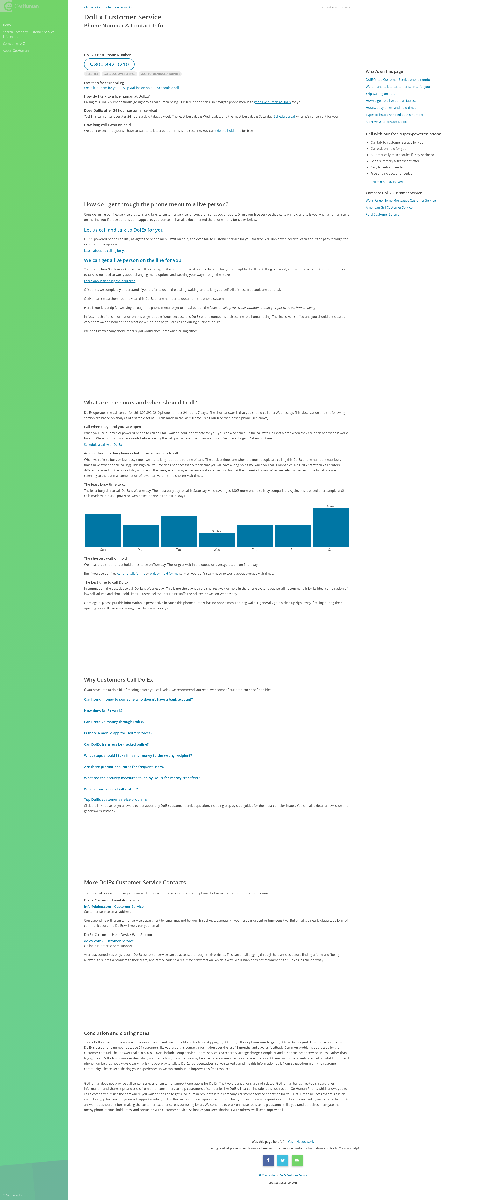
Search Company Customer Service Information (28, 34)
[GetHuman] (19, 6)
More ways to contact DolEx (386, 122)
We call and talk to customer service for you (398, 87)
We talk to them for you (101, 88)
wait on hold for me (164, 573)
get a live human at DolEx (272, 102)
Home (7, 25)
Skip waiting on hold (138, 88)
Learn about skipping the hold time (109, 281)
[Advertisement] (200, 166)
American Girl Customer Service (389, 207)
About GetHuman (16, 50)
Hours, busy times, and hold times (391, 108)
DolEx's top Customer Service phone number (399, 80)
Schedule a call (168, 88)
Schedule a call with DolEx (103, 444)
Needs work (305, 1141)
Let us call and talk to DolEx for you (124, 229)
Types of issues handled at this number (394, 115)
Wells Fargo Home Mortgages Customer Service (401, 200)
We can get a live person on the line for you (132, 260)
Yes (290, 1141)
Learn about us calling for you (106, 250)
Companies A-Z (14, 43)
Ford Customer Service (382, 214)
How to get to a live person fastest (391, 101)
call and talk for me (131, 573)
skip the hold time (228, 131)
